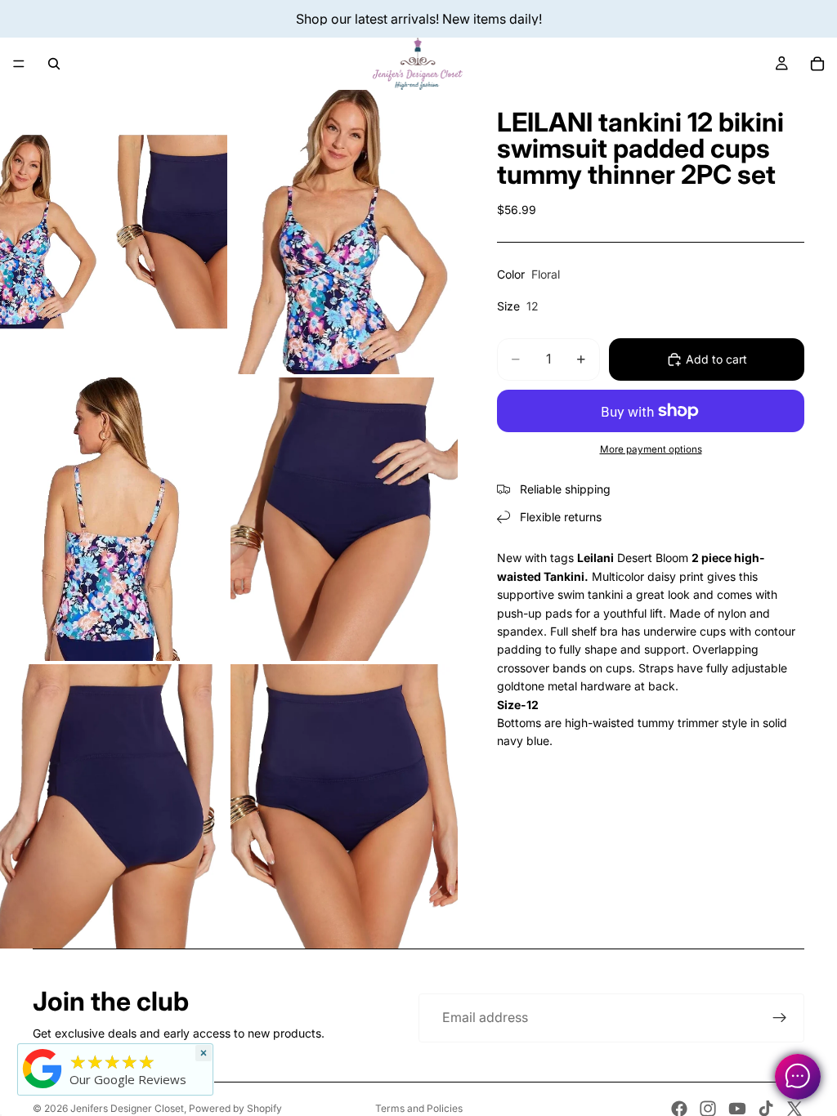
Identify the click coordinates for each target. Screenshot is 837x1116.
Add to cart (716, 359)
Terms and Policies (419, 1108)
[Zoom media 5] (113, 806)
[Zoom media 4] (344, 519)
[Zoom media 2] (344, 232)
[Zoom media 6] (344, 806)
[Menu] (19, 64)
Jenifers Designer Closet (127, 1108)
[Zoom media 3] (113, 519)
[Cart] (817, 64)
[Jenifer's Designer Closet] (42, 1068)
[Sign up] (780, 1018)
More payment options (651, 449)
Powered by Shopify (235, 1108)
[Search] (54, 64)
